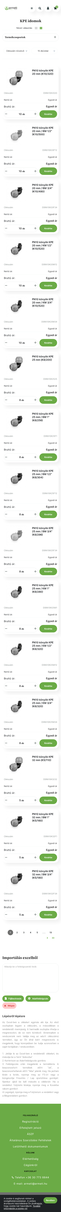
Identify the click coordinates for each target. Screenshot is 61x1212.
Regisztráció (30, 1121)
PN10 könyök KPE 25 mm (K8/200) (42, 358)
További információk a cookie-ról (22, 1207)
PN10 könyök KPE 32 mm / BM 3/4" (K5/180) (42, 874)
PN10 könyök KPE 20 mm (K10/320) (42, 72)
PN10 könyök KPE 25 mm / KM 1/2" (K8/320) (42, 646)
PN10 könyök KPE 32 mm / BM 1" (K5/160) (42, 817)
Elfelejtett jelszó (30, 1127)
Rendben (50, 1200)
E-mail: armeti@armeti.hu (30, 1183)
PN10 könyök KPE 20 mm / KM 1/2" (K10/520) (42, 245)
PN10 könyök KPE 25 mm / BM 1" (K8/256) (42, 417)
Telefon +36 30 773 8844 (31, 1177)
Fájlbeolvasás (14, 998)
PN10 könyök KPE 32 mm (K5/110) (42, 758)
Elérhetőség (30, 1158)
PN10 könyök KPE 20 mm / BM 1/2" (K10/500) (42, 131)
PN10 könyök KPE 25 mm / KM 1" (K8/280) (42, 588)
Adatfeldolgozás (40, 998)
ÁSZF (30, 1134)
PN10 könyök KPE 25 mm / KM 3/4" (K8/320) (42, 703)
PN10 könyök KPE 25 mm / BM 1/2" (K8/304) (42, 474)
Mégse (11, 1005)
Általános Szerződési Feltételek (30, 1140)
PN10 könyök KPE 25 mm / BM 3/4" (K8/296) (42, 531)
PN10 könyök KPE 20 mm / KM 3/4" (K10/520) (42, 302)
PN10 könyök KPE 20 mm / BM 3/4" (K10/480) (42, 188)
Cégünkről (30, 1165)
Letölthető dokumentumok (30, 1146)
